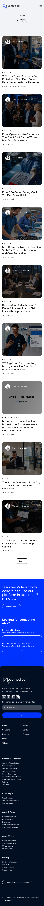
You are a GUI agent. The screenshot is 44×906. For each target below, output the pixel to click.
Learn (4, 739)
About (25, 725)
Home (4, 725)
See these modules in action (17, 882)
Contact (26, 730)
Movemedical (21, 897)
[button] (40, 5)
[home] (11, 6)
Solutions (6, 730)
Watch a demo (12, 607)
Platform (5, 734)
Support (26, 734)
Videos (5, 743)
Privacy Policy (7, 900)
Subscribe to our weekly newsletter (18, 702)
